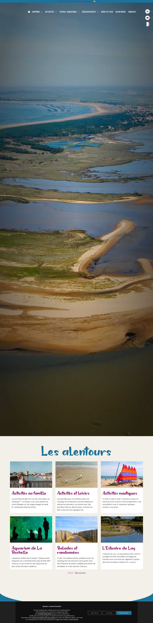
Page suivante (80, 573)
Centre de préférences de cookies (43, 618)
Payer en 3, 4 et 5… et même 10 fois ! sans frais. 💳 (76, 1)
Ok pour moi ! (123, 613)
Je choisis (109, 613)
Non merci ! (95, 613)
